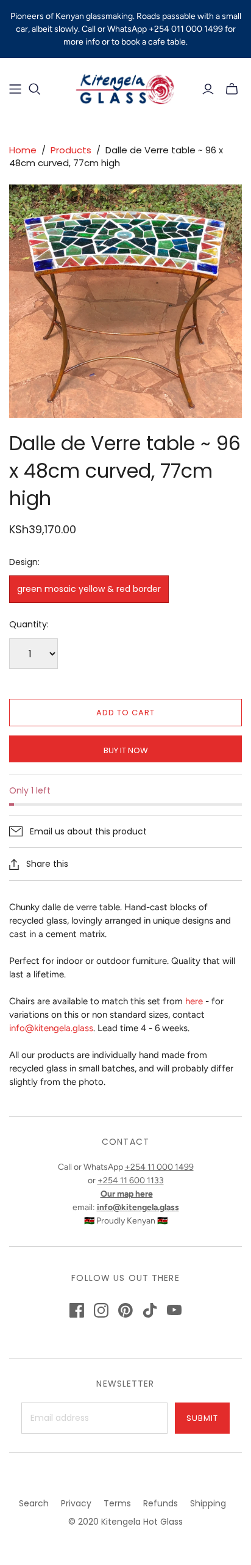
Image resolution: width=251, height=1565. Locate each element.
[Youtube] (174, 1310)
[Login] (208, 89)
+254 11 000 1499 (159, 1167)
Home (23, 150)
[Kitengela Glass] (125, 87)
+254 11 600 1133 (130, 1180)
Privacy (76, 1503)
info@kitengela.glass (51, 1028)
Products (71, 150)
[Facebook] (76, 1310)
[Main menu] (15, 89)
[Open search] (35, 89)
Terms (117, 1503)
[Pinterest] (125, 1310)
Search (34, 1503)
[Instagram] (101, 1310)
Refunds (160, 1503)
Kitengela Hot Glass (142, 1522)
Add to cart (125, 712)
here (194, 1001)
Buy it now (126, 750)
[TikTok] (150, 1310)
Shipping (208, 1503)
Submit (202, 1418)
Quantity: (29, 624)
